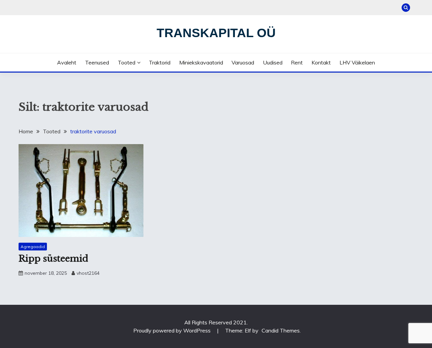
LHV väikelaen (357, 62)
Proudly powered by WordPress (172, 330)
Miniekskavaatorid (201, 62)
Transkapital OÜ (216, 33)
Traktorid (159, 62)
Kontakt (321, 62)
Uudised (272, 62)
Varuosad (243, 62)
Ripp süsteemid (53, 258)
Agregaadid (33, 246)
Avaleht (66, 62)
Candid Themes (281, 330)
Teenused (97, 62)
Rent (297, 62)
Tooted (126, 62)
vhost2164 (88, 273)
